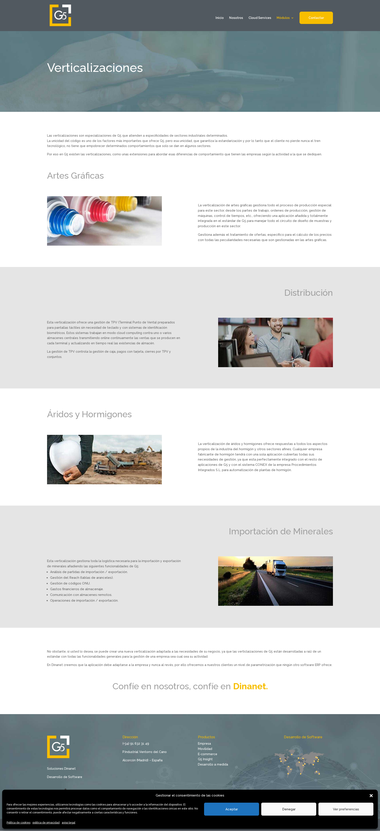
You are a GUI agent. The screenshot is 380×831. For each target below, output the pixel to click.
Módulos (283, 18)
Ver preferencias (346, 809)
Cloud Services (259, 18)
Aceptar (231, 809)
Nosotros (236, 18)
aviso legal (68, 822)
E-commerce (207, 754)
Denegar (289, 809)
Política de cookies (18, 822)
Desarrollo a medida (213, 764)
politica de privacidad (46, 822)
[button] (371, 795)
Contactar (316, 18)
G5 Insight (205, 759)
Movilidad (205, 749)
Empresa (204, 743)
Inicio (220, 18)
